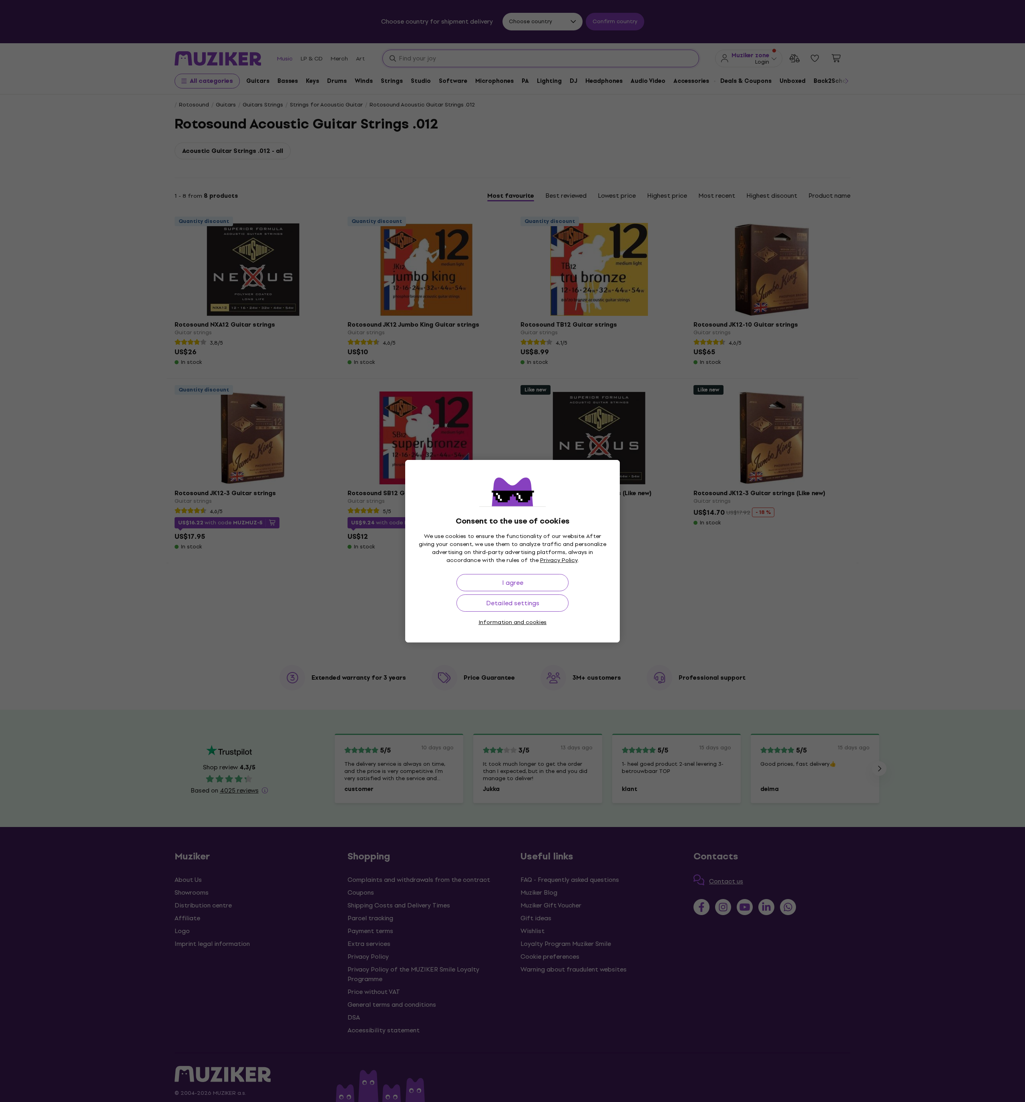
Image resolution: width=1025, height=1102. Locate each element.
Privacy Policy (559, 560)
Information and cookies (512, 622)
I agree (512, 583)
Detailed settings (512, 603)
